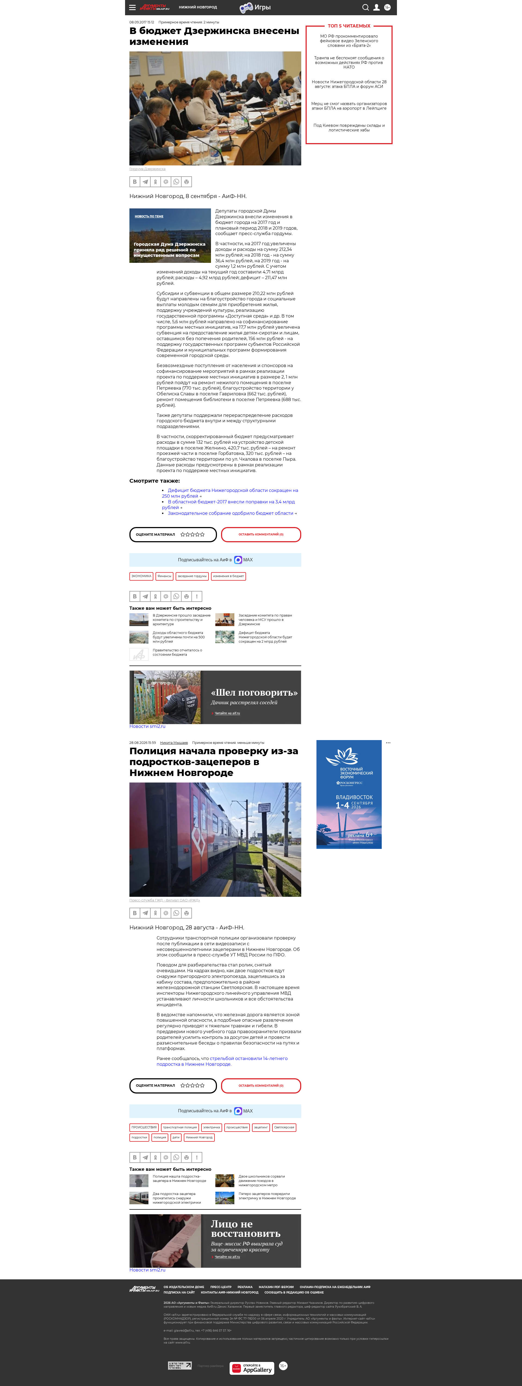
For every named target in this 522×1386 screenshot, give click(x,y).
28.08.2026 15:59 (142, 743)
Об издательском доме (184, 1287)
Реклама (245, 1287)
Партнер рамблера (210, 1365)
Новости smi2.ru (147, 726)
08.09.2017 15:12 (141, 22)
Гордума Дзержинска (147, 169)
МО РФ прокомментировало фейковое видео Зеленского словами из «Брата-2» (349, 41)
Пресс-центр (220, 1287)
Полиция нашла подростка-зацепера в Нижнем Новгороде (179, 1178)
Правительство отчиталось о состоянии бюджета (177, 652)
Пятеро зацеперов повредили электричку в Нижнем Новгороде (267, 1196)
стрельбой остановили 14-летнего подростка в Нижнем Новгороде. (222, 1061)
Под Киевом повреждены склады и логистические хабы (349, 128)
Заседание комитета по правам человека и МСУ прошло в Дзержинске (265, 619)
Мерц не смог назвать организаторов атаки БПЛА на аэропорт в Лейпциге (349, 106)
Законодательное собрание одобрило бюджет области (230, 513)
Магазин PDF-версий (276, 1287)
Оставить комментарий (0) (261, 534)
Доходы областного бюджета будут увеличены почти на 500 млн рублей (179, 637)
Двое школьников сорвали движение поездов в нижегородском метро (262, 1180)
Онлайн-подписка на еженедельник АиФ (335, 1287)
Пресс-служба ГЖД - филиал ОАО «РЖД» (164, 900)
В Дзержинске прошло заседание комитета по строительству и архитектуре (181, 619)
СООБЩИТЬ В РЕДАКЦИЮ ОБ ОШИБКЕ (294, 1292)
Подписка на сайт (179, 1292)
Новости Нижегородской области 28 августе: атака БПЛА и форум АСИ (349, 84)
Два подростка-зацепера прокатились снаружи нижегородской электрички (177, 1198)
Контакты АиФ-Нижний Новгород (229, 1292)
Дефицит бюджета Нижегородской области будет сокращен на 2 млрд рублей (265, 637)
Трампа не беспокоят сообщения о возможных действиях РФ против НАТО (349, 63)
